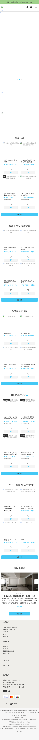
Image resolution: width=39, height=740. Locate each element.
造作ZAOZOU (7, 656)
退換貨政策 (11, 642)
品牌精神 (5, 625)
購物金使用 (6, 644)
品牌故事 (5, 622)
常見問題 (5, 639)
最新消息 (5, 627)
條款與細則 (6, 637)
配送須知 (5, 642)
